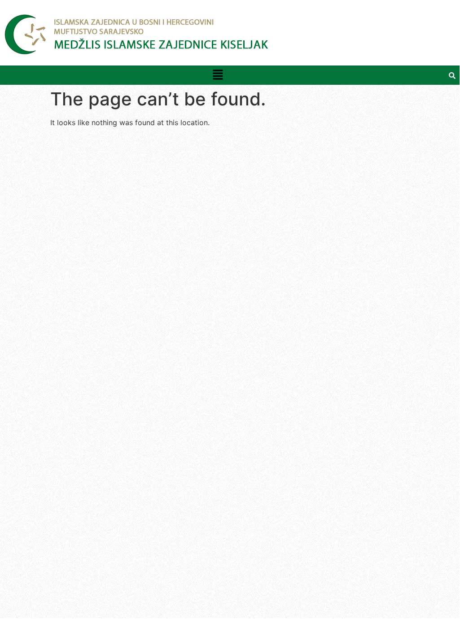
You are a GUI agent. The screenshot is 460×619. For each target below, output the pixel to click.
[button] (218, 75)
